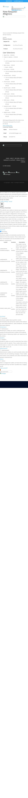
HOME (7, 158)
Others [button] (1, 359)
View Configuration (7, 125)
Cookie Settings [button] (4, 201)
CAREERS (23, 162)
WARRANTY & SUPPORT (9, 160)
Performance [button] (3, 327)
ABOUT (12, 158)
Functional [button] (2, 316)
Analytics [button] (2, 337)
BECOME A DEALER (19, 158)
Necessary (4, 231)
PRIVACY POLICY (20, 160)
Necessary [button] (2, 229)
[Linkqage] (14, 373)
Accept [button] (10, 201)
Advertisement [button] (3, 348)
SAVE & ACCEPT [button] (4, 368)
